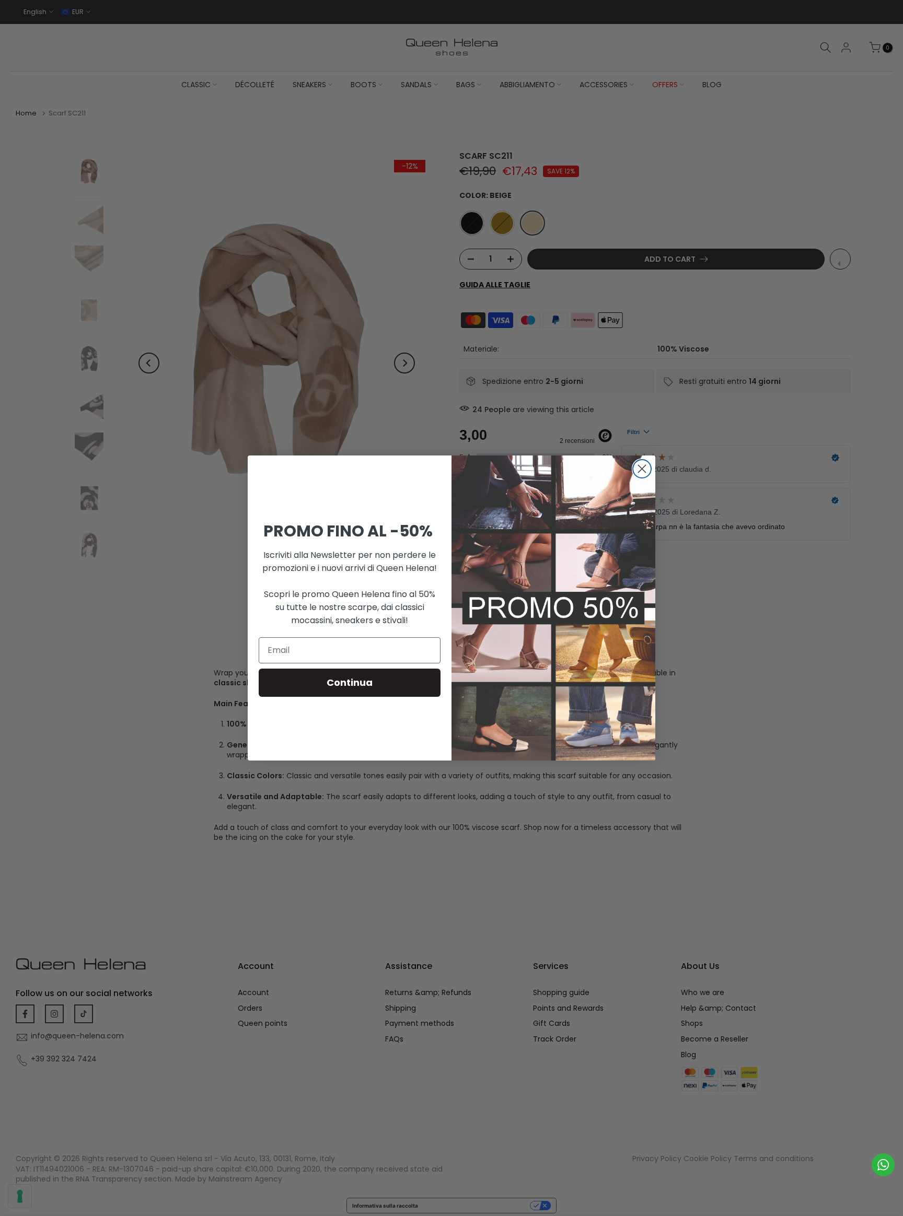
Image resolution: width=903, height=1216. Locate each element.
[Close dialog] (642, 469)
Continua (350, 682)
